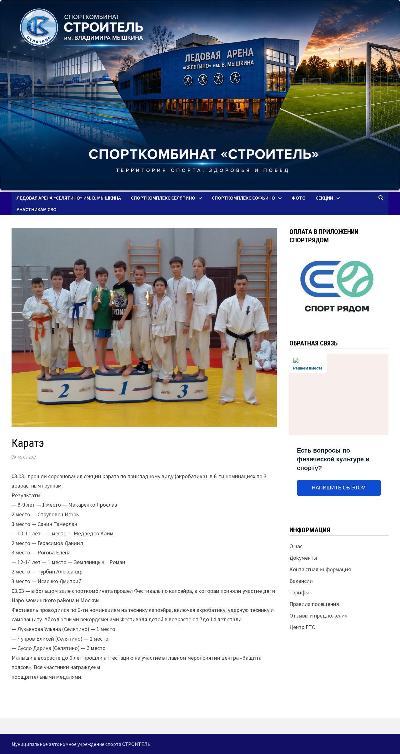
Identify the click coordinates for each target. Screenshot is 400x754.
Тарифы (299, 592)
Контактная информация (320, 569)
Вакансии (301, 580)
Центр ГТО (302, 627)
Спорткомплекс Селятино (163, 198)
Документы (303, 557)
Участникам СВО (37, 209)
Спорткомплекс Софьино (243, 198)
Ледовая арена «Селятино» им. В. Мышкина (69, 198)
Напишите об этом (339, 487)
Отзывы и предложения (318, 615)
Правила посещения (314, 604)
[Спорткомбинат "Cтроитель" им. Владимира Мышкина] (200, 96)
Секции (324, 198)
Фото (299, 198)
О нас (295, 546)
